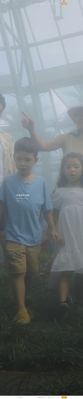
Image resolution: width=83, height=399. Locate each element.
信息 (45, 3)
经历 (31, 3)
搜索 (64, 397)
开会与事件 (50, 3)
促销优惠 (35, 3)
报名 (61, 1)
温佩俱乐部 (56, 3)
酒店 (27, 3)
